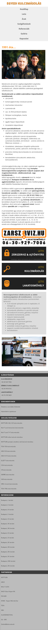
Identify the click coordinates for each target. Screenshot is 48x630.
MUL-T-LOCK (5, 587)
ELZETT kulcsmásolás (7, 460)
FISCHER (3, 596)
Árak (24, 19)
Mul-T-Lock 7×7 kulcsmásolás (10, 432)
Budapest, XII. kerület (7, 542)
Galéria (24, 33)
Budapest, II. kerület (7, 505)
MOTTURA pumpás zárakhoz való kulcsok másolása (17, 442)
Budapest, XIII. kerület (8, 547)
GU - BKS (4, 620)
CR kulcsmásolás (6, 470)
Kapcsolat (24, 38)
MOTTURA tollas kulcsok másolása (12, 437)
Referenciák (24, 29)
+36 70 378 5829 (6, 395)
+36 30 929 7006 (6, 382)
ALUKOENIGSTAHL (7, 615)
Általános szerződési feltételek (10, 407)
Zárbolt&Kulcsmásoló (7, 624)
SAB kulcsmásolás (6, 479)
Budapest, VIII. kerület (8, 528)
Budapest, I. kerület (7, 500)
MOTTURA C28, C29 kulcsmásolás (11, 423)
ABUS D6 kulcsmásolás (8, 451)
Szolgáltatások (24, 24)
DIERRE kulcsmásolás (7, 475)
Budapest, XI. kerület (7, 538)
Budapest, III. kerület (7, 510)
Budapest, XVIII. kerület (8, 561)
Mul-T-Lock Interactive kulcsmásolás (12, 428)
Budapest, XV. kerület (7, 556)
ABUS (3, 582)
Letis (24, 14)
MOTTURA (4, 577)
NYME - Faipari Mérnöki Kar (9, 601)
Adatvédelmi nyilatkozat (8, 411)
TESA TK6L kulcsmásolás (8, 489)
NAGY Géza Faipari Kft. (8, 591)
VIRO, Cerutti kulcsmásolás (9, 484)
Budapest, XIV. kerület (8, 552)
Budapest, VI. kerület (7, 519)
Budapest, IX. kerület (7, 533)
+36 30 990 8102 (6, 389)
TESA (2, 605)
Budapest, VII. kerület (7, 524)
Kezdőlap (24, 9)
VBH (2, 610)
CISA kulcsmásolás (7, 465)
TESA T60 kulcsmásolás (8, 446)
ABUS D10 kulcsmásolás (8, 456)
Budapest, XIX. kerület (8, 566)
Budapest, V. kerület (7, 514)
